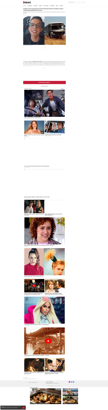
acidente (25, 378)
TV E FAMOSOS (29, 5)
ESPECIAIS (61, 5)
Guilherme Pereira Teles (32, 378)
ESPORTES (40, 5)
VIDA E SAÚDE (35, 5)
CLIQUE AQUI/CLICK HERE (55, 383)
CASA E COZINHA (46, 5)
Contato (30, 382)
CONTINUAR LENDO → (44, 82)
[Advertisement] (44, 54)
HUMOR (57, 5)
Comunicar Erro (43, 86)
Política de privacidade (34, 382)
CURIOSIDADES (52, 5)
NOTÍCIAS (24, 5)
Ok (23, 407)
